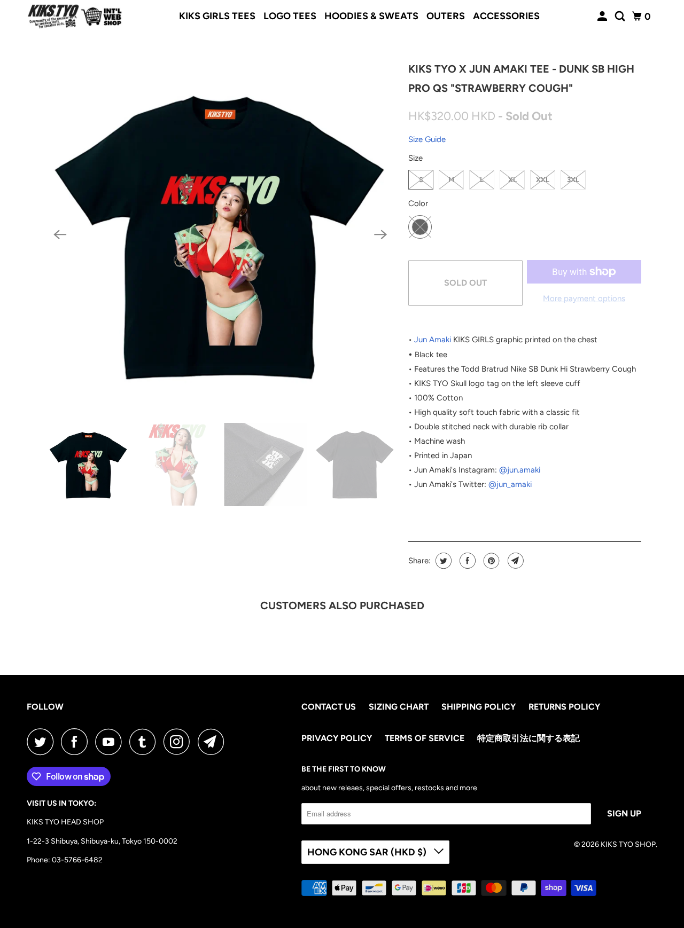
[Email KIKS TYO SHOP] (214, 741)
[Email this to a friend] (514, 561)
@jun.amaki (519, 470)
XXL (542, 180)
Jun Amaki (432, 339)
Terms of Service (424, 738)
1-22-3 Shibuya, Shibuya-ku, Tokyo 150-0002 (102, 841)
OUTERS (445, 16)
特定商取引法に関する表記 (528, 738)
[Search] (621, 16)
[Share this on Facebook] (466, 561)
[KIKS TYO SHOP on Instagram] (180, 741)
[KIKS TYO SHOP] (75, 16)
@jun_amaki (510, 484)
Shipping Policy (478, 707)
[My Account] (603, 16)
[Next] (380, 235)
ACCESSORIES (506, 16)
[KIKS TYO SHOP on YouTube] (111, 741)
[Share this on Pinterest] (490, 561)
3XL (573, 180)
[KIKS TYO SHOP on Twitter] (43, 741)
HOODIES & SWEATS (371, 16)
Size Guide (427, 139)
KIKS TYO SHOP (628, 844)
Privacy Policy (336, 738)
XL (512, 180)
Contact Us (328, 707)
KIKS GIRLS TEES (217, 16)
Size (415, 158)
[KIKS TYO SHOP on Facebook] (77, 741)
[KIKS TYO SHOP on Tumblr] (145, 741)
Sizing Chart (399, 707)
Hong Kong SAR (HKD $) (368, 852)
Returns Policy (564, 707)
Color (418, 203)
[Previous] (60, 235)
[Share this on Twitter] (442, 561)
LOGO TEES (289, 16)
